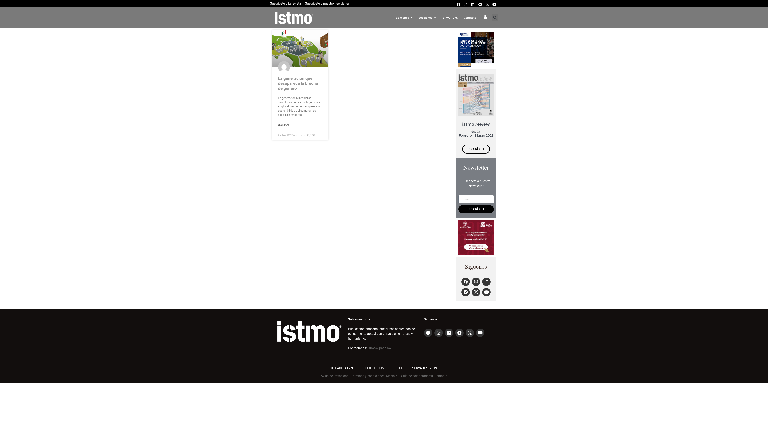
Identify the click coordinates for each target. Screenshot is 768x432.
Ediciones (402, 17)
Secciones (425, 17)
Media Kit (392, 376)
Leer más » (284, 124)
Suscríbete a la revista (285, 3)
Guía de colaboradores (417, 376)
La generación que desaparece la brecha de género (298, 83)
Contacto (470, 17)
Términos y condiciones (367, 376)
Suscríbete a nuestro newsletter (327, 3)
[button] (495, 17)
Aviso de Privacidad (335, 376)
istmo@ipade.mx (379, 348)
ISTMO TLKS (450, 17)
